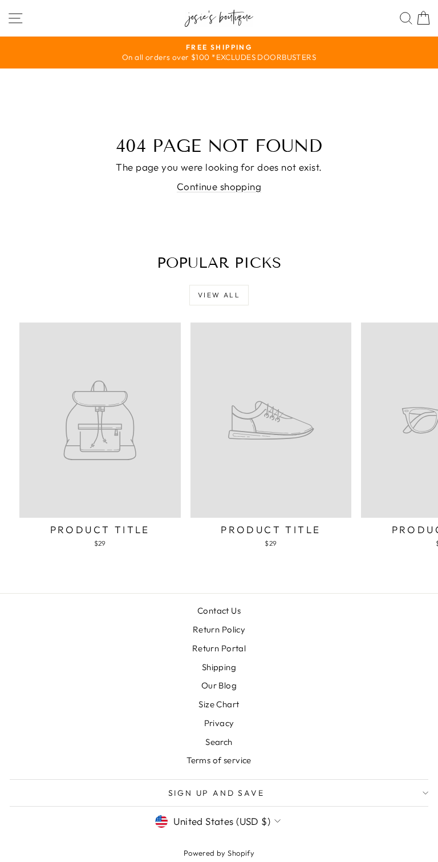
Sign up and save (216, 793)
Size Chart (218, 704)
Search (219, 741)
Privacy (219, 723)
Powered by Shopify (219, 852)
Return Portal (219, 648)
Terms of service (219, 760)
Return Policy (219, 629)
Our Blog (219, 685)
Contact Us (219, 610)
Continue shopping (219, 186)
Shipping (219, 667)
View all (219, 295)
